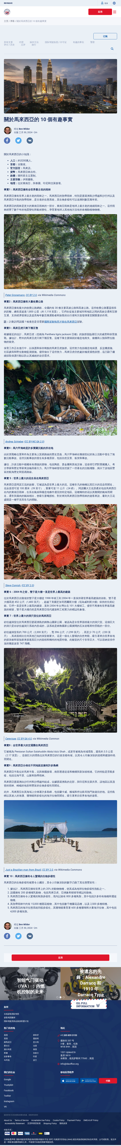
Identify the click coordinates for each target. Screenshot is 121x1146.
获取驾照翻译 (9, 1017)
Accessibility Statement (15, 1123)
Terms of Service (22, 1120)
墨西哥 (36, 1038)
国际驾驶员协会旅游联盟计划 (16, 1021)
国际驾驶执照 (8, 3)
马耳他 (7, 1060)
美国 (6, 1035)
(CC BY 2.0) (28, 585)
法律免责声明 (9, 1139)
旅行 (34, 44)
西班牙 (36, 1035)
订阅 (105, 36)
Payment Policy (74, 1120)
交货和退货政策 (34, 1123)
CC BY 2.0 (31, 295)
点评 (23, 44)
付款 (108, 1080)
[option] (30, 984)
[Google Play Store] (89, 1080)
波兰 (35, 1060)
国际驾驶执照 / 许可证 (56, 42)
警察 (92, 42)
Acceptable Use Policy (40, 1120)
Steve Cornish (12, 585)
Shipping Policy (50, 1123)
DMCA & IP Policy (91, 1120)
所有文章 (8, 42)
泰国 (35, 1049)
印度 (35, 1056)
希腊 (6, 1053)
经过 (22, 129)
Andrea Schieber (14, 441)
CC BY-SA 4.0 (24, 738)
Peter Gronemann (15, 295)
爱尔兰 (7, 1046)
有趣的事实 (78, 42)
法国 (35, 1046)
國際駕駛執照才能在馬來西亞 (60, 321)
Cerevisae (10, 738)
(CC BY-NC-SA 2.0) (34, 441)
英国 (6, 1038)
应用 (100, 12)
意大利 (36, 1042)
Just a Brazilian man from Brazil (23, 869)
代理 (21, 42)
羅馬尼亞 (8, 1042)
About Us (8, 1120)
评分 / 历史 (9, 44)
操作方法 (34, 42)
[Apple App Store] (69, 1080)
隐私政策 (63, 1123)
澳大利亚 (8, 1049)
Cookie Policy (58, 1120)
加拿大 (36, 1053)
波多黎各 (8, 1056)
